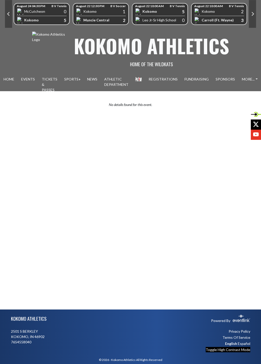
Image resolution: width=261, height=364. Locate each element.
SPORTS (71, 79)
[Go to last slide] (8, 14)
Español (244, 343)
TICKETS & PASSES (49, 84)
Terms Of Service (236, 337)
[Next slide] (252, 14)
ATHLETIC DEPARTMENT (116, 82)
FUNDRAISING (197, 79)
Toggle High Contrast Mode (228, 349)
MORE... (248, 79)
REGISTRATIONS (163, 79)
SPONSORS (225, 79)
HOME (9, 79)
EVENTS (28, 79)
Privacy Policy (239, 331)
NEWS (92, 79)
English (231, 343)
